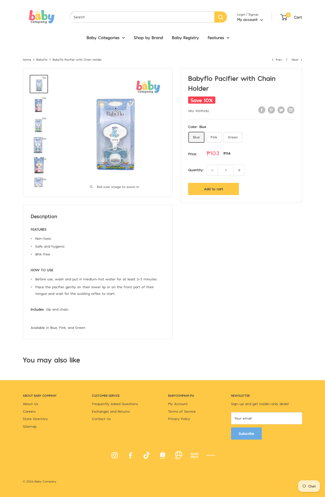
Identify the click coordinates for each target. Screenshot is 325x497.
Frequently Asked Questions (115, 404)
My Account (178, 404)
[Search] (220, 17)
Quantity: (196, 170)
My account (248, 19)
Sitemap (30, 426)
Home (27, 59)
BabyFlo (41, 59)
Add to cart (213, 189)
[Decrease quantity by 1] (212, 170)
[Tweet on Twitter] (281, 110)
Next (295, 59)
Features (216, 37)
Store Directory (35, 418)
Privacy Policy (179, 418)
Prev (279, 59)
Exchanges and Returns (111, 411)
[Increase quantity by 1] (239, 170)
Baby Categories (103, 37)
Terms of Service (182, 411)
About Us (30, 404)
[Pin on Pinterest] (271, 110)
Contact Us (101, 418)
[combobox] (142, 17)
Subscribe (246, 433)
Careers (29, 411)
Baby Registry (185, 37)
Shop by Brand (148, 37)
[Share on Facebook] (261, 110)
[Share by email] (290, 110)
